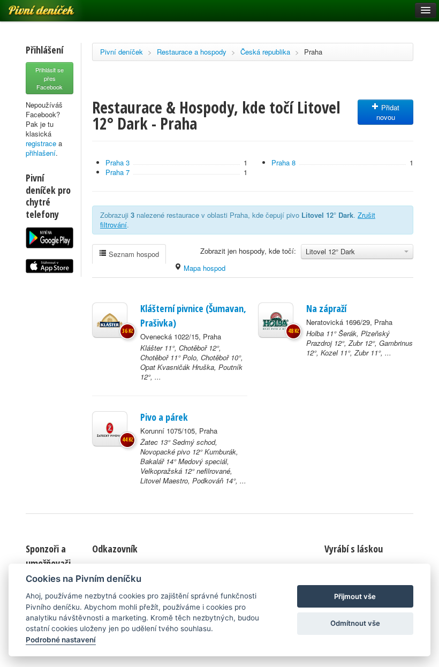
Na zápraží (326, 308)
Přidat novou (388, 112)
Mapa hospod (203, 268)
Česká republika (265, 52)
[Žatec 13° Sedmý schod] (109, 428)
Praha (313, 52)
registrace (41, 143)
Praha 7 (117, 172)
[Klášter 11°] (109, 320)
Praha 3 (117, 162)
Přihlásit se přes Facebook (49, 78)
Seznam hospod (133, 254)
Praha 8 (283, 162)
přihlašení (41, 153)
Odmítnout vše (355, 623)
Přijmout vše (355, 596)
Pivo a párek (164, 417)
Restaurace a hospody (191, 52)
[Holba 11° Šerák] (275, 320)
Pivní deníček (121, 52)
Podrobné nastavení (61, 639)
